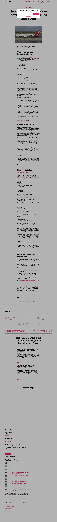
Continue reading (28, 16)
